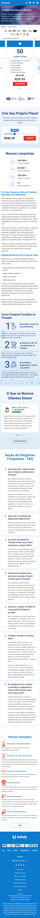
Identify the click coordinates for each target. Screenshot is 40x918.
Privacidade (20, 869)
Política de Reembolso (20, 886)
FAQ (20, 825)
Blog (9, 850)
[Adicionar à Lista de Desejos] (20, 88)
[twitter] (21, 865)
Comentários (24, 850)
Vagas (15, 850)
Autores (35, 850)
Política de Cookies (20, 873)
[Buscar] (27, 3)
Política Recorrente (20, 879)
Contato (20, 890)
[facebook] (18, 865)
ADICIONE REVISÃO (20, 441)
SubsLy (3, 26)
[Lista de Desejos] (30, 3)
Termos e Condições (20, 876)
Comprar (20, 84)
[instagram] (16, 865)
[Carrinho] (33, 3)
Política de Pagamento (20, 883)
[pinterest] (23, 865)
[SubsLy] (20, 836)
